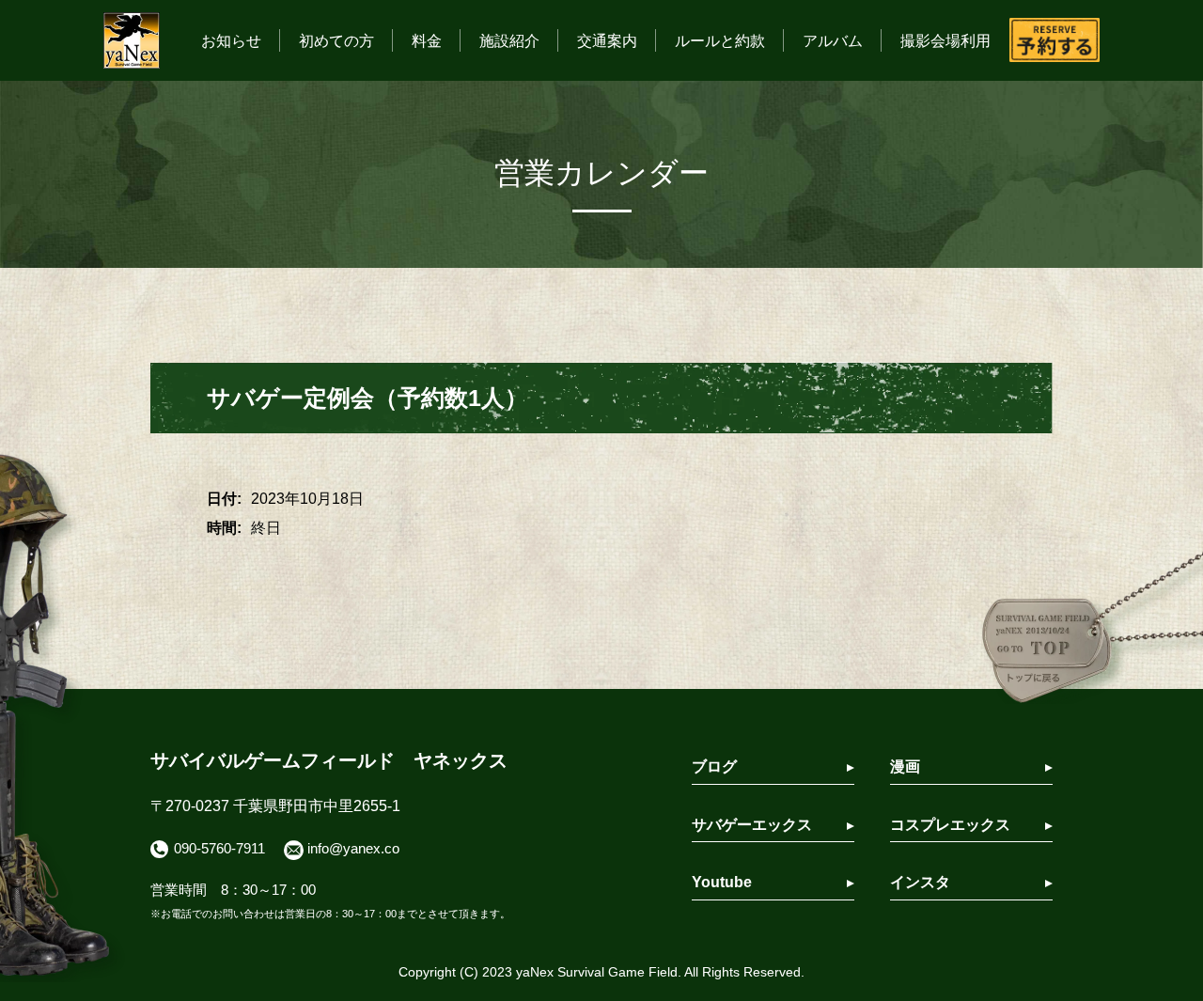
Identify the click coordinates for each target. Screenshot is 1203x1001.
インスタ (920, 882)
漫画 (905, 766)
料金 (427, 41)
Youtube (722, 882)
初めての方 (336, 41)
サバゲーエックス (752, 825)
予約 (1054, 40)
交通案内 (607, 41)
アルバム (833, 41)
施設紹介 (509, 41)
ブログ (714, 766)
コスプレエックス (950, 825)
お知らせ (231, 41)
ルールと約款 (720, 41)
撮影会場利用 (945, 41)
